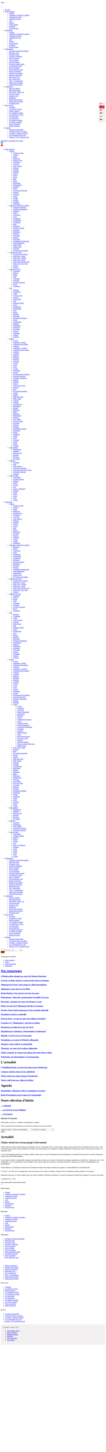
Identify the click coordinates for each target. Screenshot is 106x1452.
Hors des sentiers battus (16, 64)
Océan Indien (13, 25)
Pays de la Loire (22, 738)
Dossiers (8, 128)
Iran (14, 487)
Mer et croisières (14, 68)
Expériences (9, 86)
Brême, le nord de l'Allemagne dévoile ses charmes (22, 1006)
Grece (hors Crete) (19, 386)
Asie (10, 21)
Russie (15, 432)
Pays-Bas (16, 423)
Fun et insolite (13, 60)
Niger (15, 189)
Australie (16, 462)
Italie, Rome (17, 399)
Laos (14, 310)
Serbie (15, 436)
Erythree (16, 170)
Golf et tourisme (14, 62)
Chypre (15, 363)
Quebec (15, 267)
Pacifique (12, 26)
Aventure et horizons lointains (19, 51)
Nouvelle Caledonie (19, 468)
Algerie (15, 155)
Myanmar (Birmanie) (20, 318)
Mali (14, 179)
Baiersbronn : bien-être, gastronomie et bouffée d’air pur (25, 997)
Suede (15, 442)
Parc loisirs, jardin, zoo (16, 92)
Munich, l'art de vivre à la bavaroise (16, 1036)
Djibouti (16, 168)
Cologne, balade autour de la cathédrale (18, 1072)
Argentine (16, 271)
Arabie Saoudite (18, 479)
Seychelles (16, 459)
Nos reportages (11, 971)
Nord (19, 734)
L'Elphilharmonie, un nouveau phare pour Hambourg (24, 1067)
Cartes (7, 962)
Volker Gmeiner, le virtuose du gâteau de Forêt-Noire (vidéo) (26, 1053)
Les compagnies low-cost (17, 135)
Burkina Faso (17, 160)
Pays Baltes (17, 419)
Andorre (16, 346)
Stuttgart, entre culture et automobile (16, 1044)
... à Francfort (7, 1114)
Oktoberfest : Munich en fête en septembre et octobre (23, 1091)
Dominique (17, 219)
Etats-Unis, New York (20, 264)
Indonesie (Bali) (18, 303)
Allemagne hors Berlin (20, 344)
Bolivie (15, 273)
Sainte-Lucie (17, 247)
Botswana (16, 159)
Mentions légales (12, 1334)
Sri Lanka (16, 329)
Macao (15, 312)
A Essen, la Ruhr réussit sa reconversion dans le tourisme (25, 980)
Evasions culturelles (15, 56)
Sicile (15, 438)
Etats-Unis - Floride (19, 258)
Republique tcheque (19, 429)
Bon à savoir (9, 105)
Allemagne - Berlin (19, 342)
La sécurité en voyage (16, 115)
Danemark (16, 371)
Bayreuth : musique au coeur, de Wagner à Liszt (21, 1002)
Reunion (16, 457)
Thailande (16, 333)
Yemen (15, 500)
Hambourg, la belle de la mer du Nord (17, 1027)
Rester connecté (14, 111)
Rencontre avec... (14, 77)
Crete (15, 367)
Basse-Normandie (23, 712)
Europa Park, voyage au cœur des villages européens (23, 1019)
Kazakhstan (17, 307)
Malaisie (16, 314)
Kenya (15, 175)
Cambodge (16, 292)
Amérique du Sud (15, 19)
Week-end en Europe (16, 83)
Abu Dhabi (17, 477)
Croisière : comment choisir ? (18, 133)
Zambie (15, 200)
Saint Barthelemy (19, 243)
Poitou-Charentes (23, 742)
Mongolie (16, 316)
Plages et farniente (15, 71)
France (15, 384)
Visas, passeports (14, 124)
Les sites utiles (14, 116)
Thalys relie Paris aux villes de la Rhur (17, 1080)
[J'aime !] (2, 143)
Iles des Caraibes (18, 228)
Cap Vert (16, 164)
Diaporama (8, 966)
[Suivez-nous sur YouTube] (2, 146)
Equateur (16, 280)
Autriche (16, 354)
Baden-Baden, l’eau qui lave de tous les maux (20, 993)
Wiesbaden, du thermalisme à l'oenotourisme (20, 1057)
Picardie (20, 740)
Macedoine (16, 406)
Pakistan (16, 324)
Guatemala (16, 222)
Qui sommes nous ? (13, 1331)
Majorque (16, 410)
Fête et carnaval (14, 58)
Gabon (15, 174)
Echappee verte (14, 55)
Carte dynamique (10, 964)
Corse (15, 365)
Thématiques (9, 49)
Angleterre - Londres (20, 348)
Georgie (16, 297)
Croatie (15, 369)
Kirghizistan (17, 309)
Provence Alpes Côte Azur (26, 744)
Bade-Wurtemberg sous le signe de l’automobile (21, 1095)
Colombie (16, 279)
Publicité (10, 1336)
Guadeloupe (17, 220)
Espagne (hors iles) (19, 376)
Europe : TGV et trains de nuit (19, 137)
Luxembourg (17, 404)
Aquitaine (20, 708)
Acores (15, 341)
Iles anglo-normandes (20, 391)
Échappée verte (14, 103)
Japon (15, 305)
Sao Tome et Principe (20, 190)
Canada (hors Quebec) (20, 254)
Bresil (15, 275)
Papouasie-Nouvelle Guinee (22, 470)
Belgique (16, 357)
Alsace (19, 706)
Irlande (15, 393)
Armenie (16, 352)
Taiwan (15, 331)
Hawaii (15, 265)
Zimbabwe (16, 204)
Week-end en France (16, 85)
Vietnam (16, 337)
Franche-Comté (22, 723)
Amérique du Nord (15, 17)
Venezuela (16, 286)
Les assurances (14, 118)
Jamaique (16, 230)
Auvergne (20, 710)
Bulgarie (16, 359)
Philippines (16, 325)
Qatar (15, 496)
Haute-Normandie (23, 725)
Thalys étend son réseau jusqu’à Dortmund (19, 1076)
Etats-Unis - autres (19, 256)
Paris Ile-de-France (23, 736)
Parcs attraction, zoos (16, 70)
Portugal (16, 427)
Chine (15, 294)
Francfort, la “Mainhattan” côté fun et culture (20, 1023)
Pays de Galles (18, 421)
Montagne (12, 98)
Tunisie (15, 198)
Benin (15, 157)
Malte (15, 412)
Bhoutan (16, 290)
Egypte (15, 485)
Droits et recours (14, 126)
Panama (15, 237)
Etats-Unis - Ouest (19, 260)
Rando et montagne (15, 75)
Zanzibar (16, 202)
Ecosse (15, 372)
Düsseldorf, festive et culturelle (13, 1014)
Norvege (16, 417)
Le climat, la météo (15, 122)
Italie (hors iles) (18, 397)
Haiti (14, 224)
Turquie (15, 335)
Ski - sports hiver (14, 79)
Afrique (11, 13)
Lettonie (16, 401)
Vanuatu (16, 474)
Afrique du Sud (18, 153)
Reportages (8, 30)
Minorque (16, 414)
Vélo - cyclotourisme (16, 81)
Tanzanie (16, 194)
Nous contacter (12, 1333)
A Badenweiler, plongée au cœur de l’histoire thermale (23, 976)
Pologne (16, 425)
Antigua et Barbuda (19, 207)
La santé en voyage (15, 109)
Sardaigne (16, 434)
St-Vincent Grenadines (20, 250)
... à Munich (6, 1106)
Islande (15, 395)
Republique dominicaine (21, 241)
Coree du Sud (17, 295)
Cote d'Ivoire (17, 166)
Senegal (15, 192)
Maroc (15, 181)
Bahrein (15, 481)
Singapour (16, 327)
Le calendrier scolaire (16, 113)
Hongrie (16, 387)
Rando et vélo (13, 96)
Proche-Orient (13, 28)
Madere (15, 408)
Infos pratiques (10, 11)
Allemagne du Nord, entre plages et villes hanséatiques (24, 985)
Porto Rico (16, 239)
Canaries (16, 361)
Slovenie (16, 440)
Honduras (16, 226)
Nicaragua (16, 235)
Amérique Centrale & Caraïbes (19, 15)
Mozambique (17, 185)
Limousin (20, 729)
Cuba (15, 217)
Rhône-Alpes (21, 746)
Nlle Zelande (17, 466)
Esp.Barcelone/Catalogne (21, 374)
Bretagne (20, 716)
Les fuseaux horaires (16, 120)
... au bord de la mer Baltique (13, 1110)
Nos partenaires (12, 1338)
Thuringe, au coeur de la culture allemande (19, 1048)
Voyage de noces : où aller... (18, 131)
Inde (14, 301)
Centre (19, 718)
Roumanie (16, 431)
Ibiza (14, 389)
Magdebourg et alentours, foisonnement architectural (23, 1031)
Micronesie (16, 824)
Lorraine (20, 731)
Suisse (15, 444)
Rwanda (16, 534)
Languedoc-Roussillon (24, 727)
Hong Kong (17, 299)
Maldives (16, 451)
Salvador (16, 249)
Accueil (7, 10)
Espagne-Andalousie (20, 378)
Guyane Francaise (19, 282)
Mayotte (16, 455)
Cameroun (16, 162)
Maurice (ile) (17, 453)
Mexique (16, 234)
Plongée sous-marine (16, 73)
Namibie (16, 187)
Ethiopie (16, 172)
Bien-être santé (14, 53)
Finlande (16, 382)
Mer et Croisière (14, 88)
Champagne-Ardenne (24, 719)
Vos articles (10, 1340)
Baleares (16, 356)
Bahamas (16, 211)
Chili (14, 277)
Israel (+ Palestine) (19, 489)
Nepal (15, 320)
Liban (15, 492)
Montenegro (17, 416)
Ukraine (16, 446)
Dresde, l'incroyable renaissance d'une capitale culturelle (24, 1010)
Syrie (15, 498)
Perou (15, 284)
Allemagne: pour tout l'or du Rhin (15, 989)
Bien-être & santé (14, 90)
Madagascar (17, 449)
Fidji (14, 464)
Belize (15, 213)
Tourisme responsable (16, 130)
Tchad (15, 196)
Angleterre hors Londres (21, 350)
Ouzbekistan (17, 322)
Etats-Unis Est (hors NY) (21, 262)
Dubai (15, 483)
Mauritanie (16, 183)
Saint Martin (17, 245)
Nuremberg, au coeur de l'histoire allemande (19, 1040)
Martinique (16, 232)
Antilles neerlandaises (20, 209)
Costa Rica (16, 215)
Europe (11, 23)
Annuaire (12, 107)
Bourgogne (21, 714)
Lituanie (16, 402)
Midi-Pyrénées (22, 733)
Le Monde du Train (15, 66)
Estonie (15, 380)
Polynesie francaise (19, 472)
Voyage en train (14, 94)
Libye (15, 177)
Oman (15, 494)
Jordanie (16, 491)
